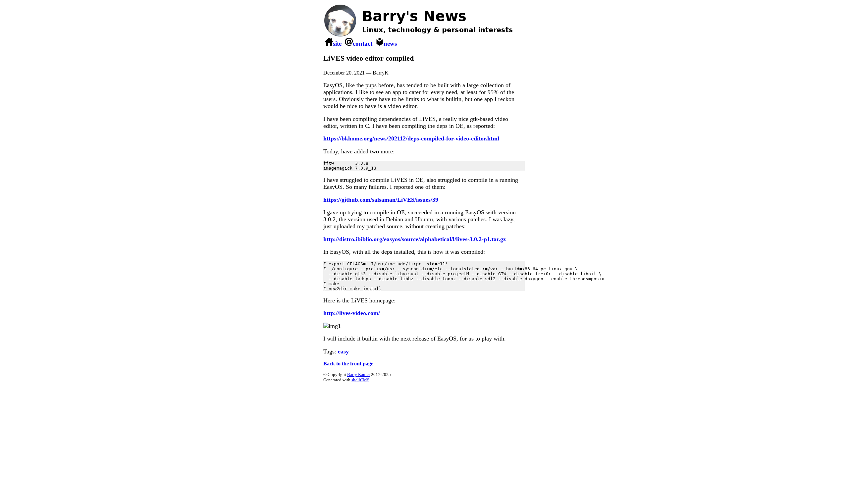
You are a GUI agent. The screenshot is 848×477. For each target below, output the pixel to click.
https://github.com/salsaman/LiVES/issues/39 (380, 199)
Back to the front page (348, 363)
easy (343, 351)
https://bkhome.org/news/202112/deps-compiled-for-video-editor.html (411, 138)
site (337, 43)
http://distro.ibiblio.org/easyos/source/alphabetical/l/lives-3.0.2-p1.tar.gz (414, 239)
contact (362, 43)
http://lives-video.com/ (351, 313)
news (390, 43)
